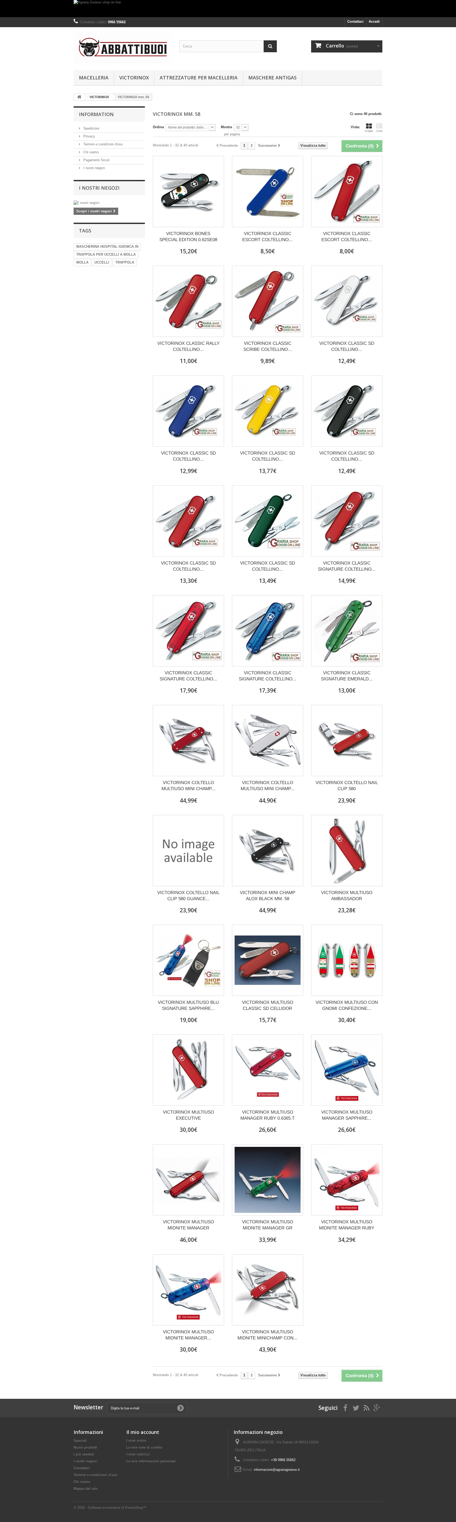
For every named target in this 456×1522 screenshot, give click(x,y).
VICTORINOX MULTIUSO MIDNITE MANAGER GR (267, 1224)
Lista (379, 130)
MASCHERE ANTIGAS (272, 77)
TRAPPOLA (124, 262)
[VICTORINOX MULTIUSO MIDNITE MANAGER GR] (268, 1180)
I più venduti (84, 1454)
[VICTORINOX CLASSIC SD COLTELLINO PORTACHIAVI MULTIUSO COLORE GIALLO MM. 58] (268, 411)
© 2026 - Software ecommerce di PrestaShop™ (110, 1508)
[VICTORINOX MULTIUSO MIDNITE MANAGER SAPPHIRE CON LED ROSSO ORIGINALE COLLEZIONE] (188, 1290)
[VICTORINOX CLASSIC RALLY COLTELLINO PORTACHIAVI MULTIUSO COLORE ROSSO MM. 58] (188, 301)
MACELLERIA (93, 77)
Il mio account (142, 1432)
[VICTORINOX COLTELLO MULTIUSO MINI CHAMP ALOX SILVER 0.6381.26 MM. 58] (268, 741)
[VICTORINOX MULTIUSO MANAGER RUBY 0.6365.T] (268, 1070)
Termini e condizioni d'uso (102, 144)
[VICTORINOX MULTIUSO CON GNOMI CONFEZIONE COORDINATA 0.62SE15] (347, 960)
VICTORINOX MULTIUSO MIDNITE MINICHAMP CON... (267, 1334)
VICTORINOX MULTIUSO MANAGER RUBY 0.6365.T (267, 1115)
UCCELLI (101, 262)
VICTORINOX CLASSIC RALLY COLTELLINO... (188, 346)
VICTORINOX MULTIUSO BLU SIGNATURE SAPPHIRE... (188, 1005)
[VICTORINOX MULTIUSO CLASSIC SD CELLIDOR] (268, 960)
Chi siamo (90, 152)
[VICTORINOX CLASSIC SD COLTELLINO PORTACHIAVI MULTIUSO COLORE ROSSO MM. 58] (188, 521)
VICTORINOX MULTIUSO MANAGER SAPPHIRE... (346, 1115)
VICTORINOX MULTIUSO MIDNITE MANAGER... (188, 1334)
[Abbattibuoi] (122, 47)
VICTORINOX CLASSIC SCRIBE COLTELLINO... (267, 346)
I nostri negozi (93, 168)
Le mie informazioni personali (151, 1461)
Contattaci (355, 21)
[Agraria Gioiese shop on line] (228, 8)
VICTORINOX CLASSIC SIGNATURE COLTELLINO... (347, 566)
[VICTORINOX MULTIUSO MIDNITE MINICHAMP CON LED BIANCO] (268, 1290)
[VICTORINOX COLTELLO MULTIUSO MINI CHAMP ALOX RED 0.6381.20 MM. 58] (188, 741)
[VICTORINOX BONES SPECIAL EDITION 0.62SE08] (188, 192)
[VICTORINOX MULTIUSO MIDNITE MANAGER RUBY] (347, 1180)
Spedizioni (90, 128)
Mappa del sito (86, 1489)
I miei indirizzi (138, 1454)
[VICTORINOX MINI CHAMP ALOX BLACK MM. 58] (268, 851)
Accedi (374, 21)
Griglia (369, 130)
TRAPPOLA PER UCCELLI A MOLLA (106, 254)
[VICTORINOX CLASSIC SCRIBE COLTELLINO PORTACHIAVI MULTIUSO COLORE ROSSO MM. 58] (268, 301)
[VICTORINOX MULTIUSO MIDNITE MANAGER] (188, 1180)
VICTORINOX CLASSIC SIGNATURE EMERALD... (347, 675)
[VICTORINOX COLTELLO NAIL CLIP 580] (347, 741)
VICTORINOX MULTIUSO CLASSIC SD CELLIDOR (267, 1005)
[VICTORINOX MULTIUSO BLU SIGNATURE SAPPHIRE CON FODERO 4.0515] (188, 960)
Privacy (88, 136)
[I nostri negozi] (109, 203)
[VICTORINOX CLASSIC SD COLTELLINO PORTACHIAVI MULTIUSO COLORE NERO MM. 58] (347, 411)
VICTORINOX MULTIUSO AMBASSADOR (346, 895)
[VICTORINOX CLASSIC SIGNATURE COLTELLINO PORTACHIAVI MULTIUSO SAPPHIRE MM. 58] (268, 631)
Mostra (226, 127)
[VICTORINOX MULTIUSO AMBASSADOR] (347, 851)
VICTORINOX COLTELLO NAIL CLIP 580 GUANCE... (188, 895)
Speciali (80, 1441)
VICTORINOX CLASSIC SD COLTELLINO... (346, 346)
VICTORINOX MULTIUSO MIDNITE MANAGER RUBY (346, 1224)
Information (96, 114)
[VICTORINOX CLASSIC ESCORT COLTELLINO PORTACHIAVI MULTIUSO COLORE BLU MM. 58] (268, 192)
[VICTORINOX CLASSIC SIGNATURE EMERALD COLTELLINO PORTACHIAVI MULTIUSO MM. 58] (347, 631)
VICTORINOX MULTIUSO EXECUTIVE (188, 1115)
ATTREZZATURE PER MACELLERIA (199, 77)
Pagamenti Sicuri (96, 160)
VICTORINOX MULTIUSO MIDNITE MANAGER (188, 1224)
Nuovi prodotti (85, 1447)
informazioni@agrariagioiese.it (277, 1470)
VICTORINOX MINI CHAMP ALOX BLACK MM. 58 (267, 895)
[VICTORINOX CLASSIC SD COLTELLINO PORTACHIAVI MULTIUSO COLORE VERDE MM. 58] (268, 521)
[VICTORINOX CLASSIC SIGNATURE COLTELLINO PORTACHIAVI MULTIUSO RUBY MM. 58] (188, 631)
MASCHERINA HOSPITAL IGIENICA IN (107, 247)
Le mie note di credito (144, 1447)
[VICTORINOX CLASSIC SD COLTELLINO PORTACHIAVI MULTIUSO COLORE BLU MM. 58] (188, 411)
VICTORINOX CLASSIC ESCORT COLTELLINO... (267, 236)
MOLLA (82, 262)
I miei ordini (136, 1441)
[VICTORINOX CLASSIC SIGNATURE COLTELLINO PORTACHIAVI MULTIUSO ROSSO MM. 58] (347, 521)
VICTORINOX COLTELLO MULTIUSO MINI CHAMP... (188, 785)
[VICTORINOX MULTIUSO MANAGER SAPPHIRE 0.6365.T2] (347, 1070)
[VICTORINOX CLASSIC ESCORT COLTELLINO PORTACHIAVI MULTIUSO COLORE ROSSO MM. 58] (347, 192)
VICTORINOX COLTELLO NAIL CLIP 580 (347, 785)
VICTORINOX (134, 77)
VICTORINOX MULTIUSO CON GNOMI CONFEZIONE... (347, 1005)
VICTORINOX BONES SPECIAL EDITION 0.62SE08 (188, 236)
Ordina (158, 127)
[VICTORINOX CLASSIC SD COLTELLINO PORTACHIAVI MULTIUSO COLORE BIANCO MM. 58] (347, 301)
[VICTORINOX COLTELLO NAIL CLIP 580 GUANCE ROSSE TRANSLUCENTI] (188, 851)
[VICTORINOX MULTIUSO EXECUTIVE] (188, 1070)
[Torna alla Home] (79, 97)
